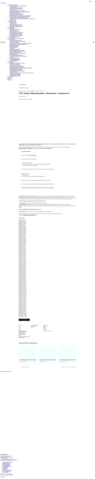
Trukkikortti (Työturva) (14, 54)
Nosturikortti (12, 48)
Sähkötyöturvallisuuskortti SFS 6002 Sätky (17, 51)
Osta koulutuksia (10, 76)
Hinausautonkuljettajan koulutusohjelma (17, 13)
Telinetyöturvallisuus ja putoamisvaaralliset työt (18, 53)
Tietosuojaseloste (6, 472)
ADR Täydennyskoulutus (12, 21)
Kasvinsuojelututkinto (13, 47)
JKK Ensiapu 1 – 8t (13, 9)
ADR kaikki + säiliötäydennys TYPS (16, 26)
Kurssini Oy (44, 326)
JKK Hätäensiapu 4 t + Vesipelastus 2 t (16, 32)
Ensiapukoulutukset (11, 27)
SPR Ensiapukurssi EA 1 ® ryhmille (16, 34)
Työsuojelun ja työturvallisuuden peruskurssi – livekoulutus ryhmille (21, 72)
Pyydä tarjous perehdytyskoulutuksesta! (17, 38)
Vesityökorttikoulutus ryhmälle (15, 75)
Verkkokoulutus (33, 326)
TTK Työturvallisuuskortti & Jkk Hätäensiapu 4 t (18, 56)
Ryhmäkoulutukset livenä (7, 466)
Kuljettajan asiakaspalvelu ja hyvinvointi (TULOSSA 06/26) (20, 15)
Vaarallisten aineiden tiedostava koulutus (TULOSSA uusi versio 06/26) (22, 18)
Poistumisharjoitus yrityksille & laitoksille (17, 66)
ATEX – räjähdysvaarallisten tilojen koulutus (17, 41)
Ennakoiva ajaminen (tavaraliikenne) (16, 8)
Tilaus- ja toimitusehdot (7, 471)
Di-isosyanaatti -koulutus (14, 42)
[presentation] (27, 351)
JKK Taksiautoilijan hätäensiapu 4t (16, 33)
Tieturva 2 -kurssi (13, 20)
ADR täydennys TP (13, 23)
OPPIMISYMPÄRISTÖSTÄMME (25, 148)
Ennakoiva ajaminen (13, 6)
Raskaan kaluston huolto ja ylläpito (16, 14)
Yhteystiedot (10, 77)
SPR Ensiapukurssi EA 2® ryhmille (16, 35)
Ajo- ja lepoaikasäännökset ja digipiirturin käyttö (18, 5)
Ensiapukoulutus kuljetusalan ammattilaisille (17, 10)
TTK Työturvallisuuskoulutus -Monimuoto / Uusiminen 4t (23, 331)
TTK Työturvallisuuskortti (14, 58)
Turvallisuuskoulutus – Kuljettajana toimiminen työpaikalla (20, 16)
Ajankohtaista (10, 79)
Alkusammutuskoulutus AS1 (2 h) (16, 40)
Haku (9, 78)
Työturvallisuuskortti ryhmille (15, 73)
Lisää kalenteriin (24, 319)
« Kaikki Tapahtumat (22, 84)
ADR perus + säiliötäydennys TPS (16, 25)
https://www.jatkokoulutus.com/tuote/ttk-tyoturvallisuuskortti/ (24, 337)
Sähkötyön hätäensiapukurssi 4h (15, 52)
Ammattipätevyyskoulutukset (13, 4)
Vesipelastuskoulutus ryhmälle (15, 74)
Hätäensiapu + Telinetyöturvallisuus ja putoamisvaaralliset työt (20, 43)
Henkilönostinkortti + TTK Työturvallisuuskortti (18, 44)
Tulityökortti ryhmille (13, 71)
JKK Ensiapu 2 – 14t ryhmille (15, 29)
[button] (0, 478)
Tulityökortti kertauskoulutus (15, 59)
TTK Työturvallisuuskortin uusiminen (16, 55)
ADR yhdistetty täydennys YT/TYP (16, 24)
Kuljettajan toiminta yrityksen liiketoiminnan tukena (19, 17)
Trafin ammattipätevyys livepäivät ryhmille (17, 70)
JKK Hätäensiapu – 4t (13, 30)
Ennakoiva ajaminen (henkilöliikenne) (16, 7)
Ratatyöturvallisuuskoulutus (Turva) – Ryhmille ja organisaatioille (21, 67)
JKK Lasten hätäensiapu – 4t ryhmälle (16, 65)
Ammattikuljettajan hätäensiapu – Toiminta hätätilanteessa (20, 11)
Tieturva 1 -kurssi (13, 19)
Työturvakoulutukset (11, 39)
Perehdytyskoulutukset (11, 37)
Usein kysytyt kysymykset (7, 470)
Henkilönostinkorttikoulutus (14, 45)
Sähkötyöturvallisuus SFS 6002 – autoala (17, 50)
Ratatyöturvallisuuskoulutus (14, 49)
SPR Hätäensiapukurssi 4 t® (15, 36)
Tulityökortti (12, 57)
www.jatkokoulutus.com (32, 155)
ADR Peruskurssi (13, 22)
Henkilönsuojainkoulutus (14, 46)
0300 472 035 (4, 457)
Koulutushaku (5, 468)
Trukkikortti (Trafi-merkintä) (15, 12)
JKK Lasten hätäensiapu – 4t (15, 31)
